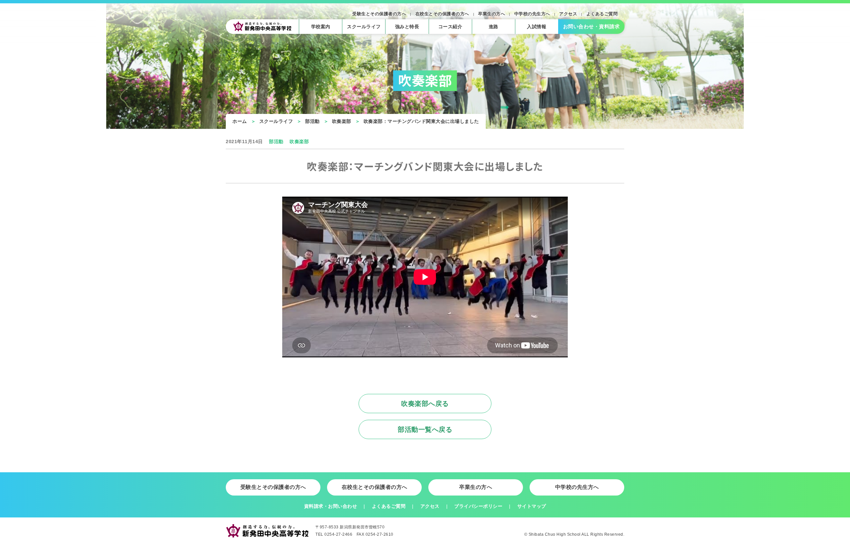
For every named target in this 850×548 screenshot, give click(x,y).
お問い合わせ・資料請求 (591, 26)
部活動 (312, 121)
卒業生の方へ (491, 13)
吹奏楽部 (341, 121)
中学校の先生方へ (532, 13)
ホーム (239, 121)
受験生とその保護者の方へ (379, 13)
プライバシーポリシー (478, 506)
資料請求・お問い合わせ (330, 506)
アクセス (568, 13)
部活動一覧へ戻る (425, 429)
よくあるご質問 (602, 13)
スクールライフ (276, 121)
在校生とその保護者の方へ (442, 13)
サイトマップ (531, 506)
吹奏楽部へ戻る (425, 403)
